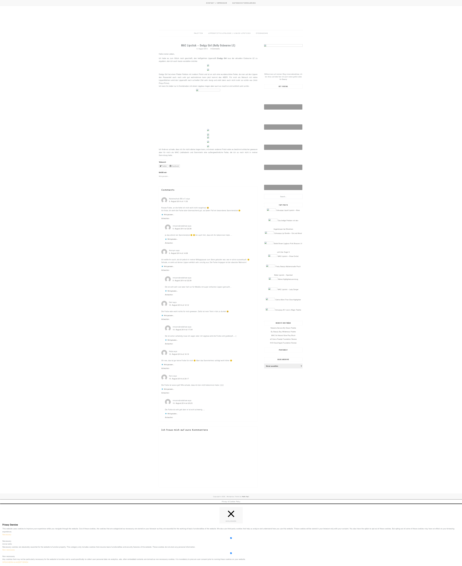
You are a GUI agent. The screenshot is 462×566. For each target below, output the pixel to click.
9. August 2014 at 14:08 (178, 253)
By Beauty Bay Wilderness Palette (283, 331)
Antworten (165, 218)
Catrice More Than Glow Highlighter (288, 299)
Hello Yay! (245, 496)
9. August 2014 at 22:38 (182, 228)
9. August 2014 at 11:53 (178, 201)
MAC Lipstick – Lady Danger (288, 289)
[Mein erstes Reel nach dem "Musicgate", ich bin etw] (208, 493)
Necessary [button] (6, 534)
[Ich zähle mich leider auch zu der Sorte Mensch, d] (162, 493)
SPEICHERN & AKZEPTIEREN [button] (15, 562)
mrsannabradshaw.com (231, 15)
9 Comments (215, 49)
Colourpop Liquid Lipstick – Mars (288, 210)
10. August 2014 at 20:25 (182, 403)
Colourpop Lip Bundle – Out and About (288, 233)
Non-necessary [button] (8, 549)
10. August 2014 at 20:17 (179, 378)
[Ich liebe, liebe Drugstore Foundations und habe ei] (23, 493)
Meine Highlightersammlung (288, 279)
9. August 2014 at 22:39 (182, 280)
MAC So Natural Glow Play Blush (283, 335)
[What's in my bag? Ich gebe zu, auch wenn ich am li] (300, 493)
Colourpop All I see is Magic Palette (288, 310)
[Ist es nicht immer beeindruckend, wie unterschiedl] (69, 493)
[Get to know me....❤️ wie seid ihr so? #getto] (254, 493)
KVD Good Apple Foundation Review (283, 343)
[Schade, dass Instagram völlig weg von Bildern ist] (393, 493)
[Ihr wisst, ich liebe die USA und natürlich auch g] (115, 493)
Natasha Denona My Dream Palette (283, 328)
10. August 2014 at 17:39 (182, 329)
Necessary (6, 541)
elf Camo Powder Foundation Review (283, 339)
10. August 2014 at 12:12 (179, 305)
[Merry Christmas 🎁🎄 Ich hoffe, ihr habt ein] (439, 493)
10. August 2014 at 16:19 (179, 354)
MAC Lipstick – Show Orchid (288, 256)
